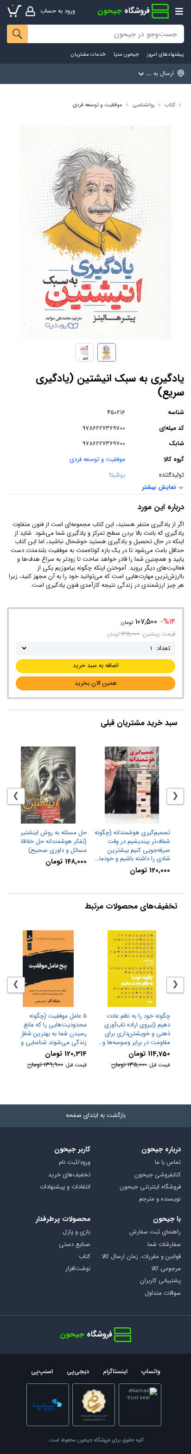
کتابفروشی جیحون (157, 1175)
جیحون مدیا (126, 54)
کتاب (170, 105)
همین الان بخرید (96, 683)
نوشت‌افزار (77, 1269)
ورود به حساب (57, 11)
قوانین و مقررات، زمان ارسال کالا (141, 1257)
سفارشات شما (163, 1244)
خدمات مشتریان (88, 54)
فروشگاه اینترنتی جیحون (150, 1187)
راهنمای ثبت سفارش (154, 1232)
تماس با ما (167, 1162)
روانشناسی (144, 105)
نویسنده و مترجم (159, 1199)
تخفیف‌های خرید (69, 1175)
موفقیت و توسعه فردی (97, 105)
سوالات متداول (162, 1293)
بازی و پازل (76, 1232)
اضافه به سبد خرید (96, 665)
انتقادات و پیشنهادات (65, 1187)
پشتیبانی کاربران (160, 1281)
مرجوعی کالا (165, 1269)
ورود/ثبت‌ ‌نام (74, 1162)
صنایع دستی (74, 1244)
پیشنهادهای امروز (165, 54)
